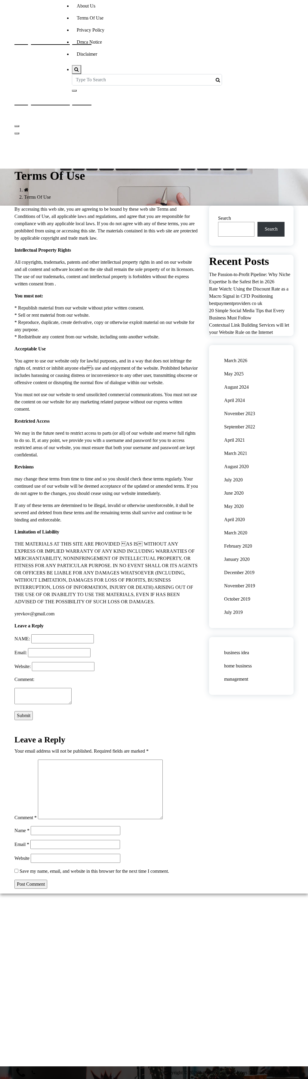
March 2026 (235, 360)
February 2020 (238, 546)
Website (21, 858)
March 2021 (235, 453)
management (236, 679)
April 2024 (234, 400)
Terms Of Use (90, 17)
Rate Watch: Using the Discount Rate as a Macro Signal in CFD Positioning (248, 292)
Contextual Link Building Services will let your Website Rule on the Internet (249, 328)
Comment (25, 817)
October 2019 (237, 599)
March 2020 (235, 532)
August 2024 (236, 387)
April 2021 (234, 440)
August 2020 (236, 466)
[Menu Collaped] (16, 126)
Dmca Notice (89, 42)
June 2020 (234, 493)
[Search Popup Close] (74, 91)
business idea (236, 652)
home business (238, 665)
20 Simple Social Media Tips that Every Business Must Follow (247, 314)
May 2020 (234, 506)
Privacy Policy (90, 30)
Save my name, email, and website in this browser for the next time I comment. (94, 871)
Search (224, 218)
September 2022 (239, 426)
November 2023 (239, 413)
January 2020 (237, 559)
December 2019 (239, 572)
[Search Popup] (76, 69)
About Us (86, 5)
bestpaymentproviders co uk (235, 303)
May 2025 (234, 373)
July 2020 (233, 479)
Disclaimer (87, 54)
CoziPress (284, 1072)
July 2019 (233, 612)
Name (21, 830)
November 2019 (239, 585)
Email (21, 844)
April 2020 (234, 519)
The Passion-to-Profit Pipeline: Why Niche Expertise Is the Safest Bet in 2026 (249, 278)
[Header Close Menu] (16, 133)
